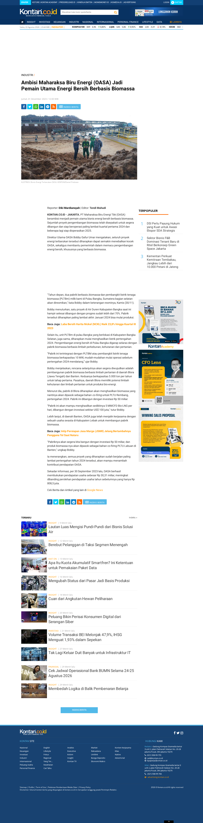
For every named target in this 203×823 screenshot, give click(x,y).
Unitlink (94, 754)
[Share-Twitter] (29, 106)
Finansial (53, 666)
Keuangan (60, 22)
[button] (115, 12)
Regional (47, 758)
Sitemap (23, 787)
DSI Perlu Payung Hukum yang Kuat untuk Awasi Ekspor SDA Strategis (163, 227)
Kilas (117, 751)
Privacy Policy (85, 787)
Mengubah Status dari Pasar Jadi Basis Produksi (89, 580)
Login (166, 2)
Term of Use (41, 787)
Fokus (46, 754)
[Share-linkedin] (41, 106)
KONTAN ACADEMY (49, 2)
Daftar (178, 2)
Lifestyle (147, 22)
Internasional (105, 22)
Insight (52, 522)
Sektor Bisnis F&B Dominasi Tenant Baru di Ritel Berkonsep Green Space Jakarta (163, 243)
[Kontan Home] (22, 22)
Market (94, 747)
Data (159, 22)
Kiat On (52, 558)
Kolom (70, 754)
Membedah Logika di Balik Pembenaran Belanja (88, 688)
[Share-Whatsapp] (35, 106)
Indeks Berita (79, 710)
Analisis (70, 747)
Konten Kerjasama (123, 747)
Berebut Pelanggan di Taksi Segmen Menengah (88, 545)
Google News (95, 490)
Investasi (44, 22)
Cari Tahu (48, 768)
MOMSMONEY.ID (101, 2)
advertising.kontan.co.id (157, 777)
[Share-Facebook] (23, 106)
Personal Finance (128, 22)
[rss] (53, 106)
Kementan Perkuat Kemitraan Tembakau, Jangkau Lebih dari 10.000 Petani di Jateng (162, 261)
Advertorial (120, 758)
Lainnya (177, 22)
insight (31, 22)
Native (118, 754)
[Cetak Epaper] (156, 15)
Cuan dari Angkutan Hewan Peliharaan (80, 598)
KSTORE (35, 2)
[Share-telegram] (47, 106)
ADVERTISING (130, 2)
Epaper (24, 2)
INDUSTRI (27, 75)
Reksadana (96, 751)
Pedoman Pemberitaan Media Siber (62, 787)
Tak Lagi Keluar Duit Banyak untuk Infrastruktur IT (89, 652)
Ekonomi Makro (98, 761)
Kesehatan (48, 764)
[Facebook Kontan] (175, 733)
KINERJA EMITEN (84, 2)
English (47, 747)
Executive (71, 751)
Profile (31, 787)
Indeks (133, 517)
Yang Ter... (48, 761)
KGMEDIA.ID (116, 2)
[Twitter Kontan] (178, 733)
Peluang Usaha (26, 764)
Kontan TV (72, 761)
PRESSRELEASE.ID (67, 2)
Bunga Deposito (98, 758)
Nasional (87, 22)
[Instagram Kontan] (181, 733)
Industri (74, 22)
